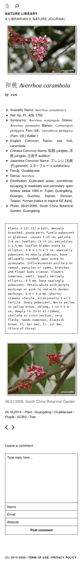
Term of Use (38, 557)
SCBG (22, 416)
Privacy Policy (64, 557)
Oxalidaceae (63, 411)
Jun (14, 95)
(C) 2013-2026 (15, 557)
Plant (28, 411)
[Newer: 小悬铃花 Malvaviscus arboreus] (6, 427)
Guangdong (43, 411)
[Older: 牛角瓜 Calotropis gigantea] (13, 427)
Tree (32, 416)
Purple (9, 416)
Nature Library (21, 13)
